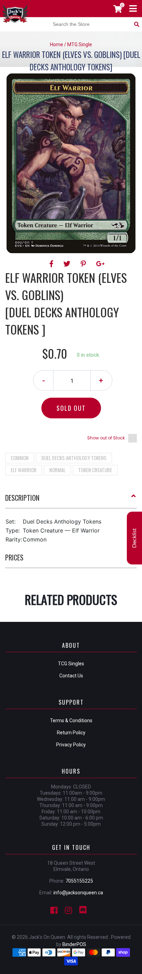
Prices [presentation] (14, 557)
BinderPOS (74, 944)
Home (56, 44)
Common (20, 457)
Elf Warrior (24, 470)
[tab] (71, 500)
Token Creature (95, 470)
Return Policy (71, 732)
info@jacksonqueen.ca (78, 892)
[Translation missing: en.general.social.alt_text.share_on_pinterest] (84, 264)
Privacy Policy (71, 744)
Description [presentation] (22, 498)
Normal (57, 470)
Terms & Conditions (71, 720)
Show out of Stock (106, 438)
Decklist (134, 538)
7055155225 (79, 881)
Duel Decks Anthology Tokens (73, 457)
